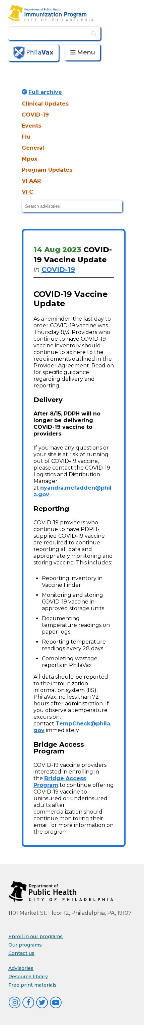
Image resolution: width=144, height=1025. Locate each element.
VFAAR (31, 181)
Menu (86, 52)
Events (31, 126)
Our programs (25, 945)
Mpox (29, 159)
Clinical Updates (45, 104)
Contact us (21, 953)
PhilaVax (33, 52)
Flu (26, 137)
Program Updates (47, 170)
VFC (27, 192)
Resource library (28, 977)
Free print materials (32, 985)
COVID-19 (35, 115)
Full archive (45, 92)
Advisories (20, 968)
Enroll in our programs (35, 936)
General (33, 148)
